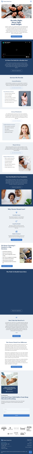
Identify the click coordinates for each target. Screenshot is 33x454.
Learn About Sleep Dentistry (16, 152)
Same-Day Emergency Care (9, 102)
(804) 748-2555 (3, 442)
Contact (30, 442)
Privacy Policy (29, 445)
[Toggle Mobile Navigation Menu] (31, 1)
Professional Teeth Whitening (9, 99)
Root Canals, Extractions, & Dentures (11, 100)
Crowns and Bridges (8, 96)
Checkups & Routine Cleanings (10, 93)
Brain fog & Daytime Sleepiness (10, 164)
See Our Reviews (16, 336)
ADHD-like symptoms (8, 162)
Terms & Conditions (28, 447)
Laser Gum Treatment (8, 94)
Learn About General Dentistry (16, 87)
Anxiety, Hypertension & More (10, 167)
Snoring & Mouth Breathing (9, 159)
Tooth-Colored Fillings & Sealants (10, 97)
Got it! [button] (30, 452)
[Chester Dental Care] (6, 1)
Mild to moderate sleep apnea (10, 158)
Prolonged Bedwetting (8, 161)
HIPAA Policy (29, 443)
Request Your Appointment (16, 36)
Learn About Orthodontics (16, 120)
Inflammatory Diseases (8, 165)
